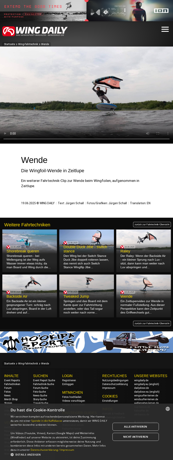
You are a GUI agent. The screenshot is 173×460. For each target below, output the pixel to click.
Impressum (108, 388)
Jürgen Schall (74, 203)
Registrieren (69, 380)
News (7, 395)
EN (148, 203)
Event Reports (12, 380)
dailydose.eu (141, 391)
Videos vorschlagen (73, 400)
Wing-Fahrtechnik (28, 44)
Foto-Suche (39, 391)
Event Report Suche (44, 380)
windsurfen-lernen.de (146, 399)
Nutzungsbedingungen (115, 380)
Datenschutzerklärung (115, 384)
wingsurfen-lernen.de (146, 395)
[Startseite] (35, 35)
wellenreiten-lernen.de (146, 403)
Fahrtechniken (12, 384)
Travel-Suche (40, 403)
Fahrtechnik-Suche (43, 384)
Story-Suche (40, 399)
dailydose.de (141, 388)
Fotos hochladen (71, 397)
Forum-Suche (40, 388)
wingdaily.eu (141, 384)
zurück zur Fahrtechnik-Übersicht (152, 224)
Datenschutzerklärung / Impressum (52, 450)
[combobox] (168, 409)
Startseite (9, 44)
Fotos (7, 391)
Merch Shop (11, 399)
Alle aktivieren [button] (135, 426)
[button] (59, 454)
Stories (8, 403)
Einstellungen (110, 400)
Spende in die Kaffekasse (46, 421)
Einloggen (68, 384)
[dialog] (86, 432)
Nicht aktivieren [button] (135, 437)
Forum (8, 388)
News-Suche (40, 395)
